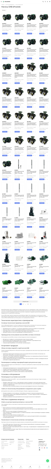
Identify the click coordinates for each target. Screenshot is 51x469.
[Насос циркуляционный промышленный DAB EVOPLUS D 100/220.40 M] (31, 67)
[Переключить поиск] (45, 1)
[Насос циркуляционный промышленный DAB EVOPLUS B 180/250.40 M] (19, 17)
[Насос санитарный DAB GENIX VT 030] (19, 235)
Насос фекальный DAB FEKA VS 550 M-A (43, 243)
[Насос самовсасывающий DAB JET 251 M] (31, 282)
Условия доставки (21, 442)
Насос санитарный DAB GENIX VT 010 (31, 243)
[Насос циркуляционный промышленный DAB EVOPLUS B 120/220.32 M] (7, 140)
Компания (12, 439)
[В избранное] (8, 33)
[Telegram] (47, 448)
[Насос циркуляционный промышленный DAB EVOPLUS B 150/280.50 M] (7, 17)
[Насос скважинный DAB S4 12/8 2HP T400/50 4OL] (19, 188)
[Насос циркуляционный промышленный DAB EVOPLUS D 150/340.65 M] (19, 115)
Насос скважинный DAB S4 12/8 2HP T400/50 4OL (19, 196)
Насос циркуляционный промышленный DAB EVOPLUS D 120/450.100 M (44, 124)
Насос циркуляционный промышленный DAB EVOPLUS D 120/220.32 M (7, 100)
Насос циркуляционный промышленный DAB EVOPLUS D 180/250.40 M (44, 100)
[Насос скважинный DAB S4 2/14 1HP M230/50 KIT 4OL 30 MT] (31, 188)
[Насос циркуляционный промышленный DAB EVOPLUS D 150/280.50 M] (31, 115)
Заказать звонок (41, 442)
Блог (10, 444)
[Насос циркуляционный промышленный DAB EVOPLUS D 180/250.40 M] (44, 91)
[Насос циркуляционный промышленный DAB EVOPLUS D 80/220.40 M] (19, 140)
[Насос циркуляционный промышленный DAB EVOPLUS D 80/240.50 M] (44, 140)
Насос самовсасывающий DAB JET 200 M (19, 290)
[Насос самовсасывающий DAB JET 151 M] (44, 258)
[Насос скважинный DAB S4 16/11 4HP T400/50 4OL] (7, 211)
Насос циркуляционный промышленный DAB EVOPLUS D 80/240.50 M (44, 148)
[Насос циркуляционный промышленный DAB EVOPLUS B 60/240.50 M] (7, 67)
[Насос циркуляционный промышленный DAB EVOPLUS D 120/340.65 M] (31, 140)
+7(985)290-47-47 (41, 441)
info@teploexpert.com (42, 444)
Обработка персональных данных (21, 448)
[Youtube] (44, 448)
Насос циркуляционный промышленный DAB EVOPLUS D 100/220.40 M (31, 75)
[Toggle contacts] (43, 1)
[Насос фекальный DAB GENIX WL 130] (19, 258)
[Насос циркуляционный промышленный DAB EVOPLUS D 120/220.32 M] (7, 91)
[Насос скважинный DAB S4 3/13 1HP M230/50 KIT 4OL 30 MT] (7, 188)
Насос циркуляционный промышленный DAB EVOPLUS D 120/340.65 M (31, 148)
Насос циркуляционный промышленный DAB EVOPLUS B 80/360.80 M (7, 172)
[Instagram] (42, 448)
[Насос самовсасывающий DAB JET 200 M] (19, 282)
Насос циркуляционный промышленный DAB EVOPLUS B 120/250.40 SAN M (19, 76)
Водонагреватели (4, 443)
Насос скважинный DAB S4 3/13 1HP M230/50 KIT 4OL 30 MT (7, 196)
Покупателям (20, 439)
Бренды (2, 447)
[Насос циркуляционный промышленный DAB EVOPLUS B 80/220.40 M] (44, 42)
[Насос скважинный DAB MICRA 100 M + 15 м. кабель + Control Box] (19, 164)
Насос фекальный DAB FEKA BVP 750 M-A (31, 219)
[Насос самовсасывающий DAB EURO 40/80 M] (7, 282)
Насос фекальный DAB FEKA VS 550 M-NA (6, 243)
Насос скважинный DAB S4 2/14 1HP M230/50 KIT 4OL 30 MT (31, 196)
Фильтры (3, 10)
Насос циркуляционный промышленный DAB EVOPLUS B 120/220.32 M (7, 148)
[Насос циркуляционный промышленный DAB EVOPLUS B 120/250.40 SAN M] (19, 67)
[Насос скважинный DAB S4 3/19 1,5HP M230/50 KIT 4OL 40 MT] (44, 164)
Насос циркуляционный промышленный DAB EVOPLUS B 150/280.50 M (7, 25)
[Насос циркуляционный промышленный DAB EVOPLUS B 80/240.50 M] (31, 42)
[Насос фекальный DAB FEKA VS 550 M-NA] (7, 235)
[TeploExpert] (7, 1)
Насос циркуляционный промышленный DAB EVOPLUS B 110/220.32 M (31, 25)
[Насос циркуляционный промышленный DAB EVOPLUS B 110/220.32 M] (31, 17)
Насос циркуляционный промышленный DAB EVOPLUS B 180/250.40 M (19, 25)
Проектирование (29, 441)
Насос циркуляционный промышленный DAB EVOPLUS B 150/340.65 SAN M (44, 26)
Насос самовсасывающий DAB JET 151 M (44, 266)
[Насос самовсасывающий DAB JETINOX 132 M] (31, 258)
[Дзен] (39, 450)
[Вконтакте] (39, 448)
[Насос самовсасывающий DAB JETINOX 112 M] (44, 282)
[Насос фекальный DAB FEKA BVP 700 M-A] (7, 258)
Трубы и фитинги (4, 445)
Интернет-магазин (5, 439)
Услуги (2, 448)
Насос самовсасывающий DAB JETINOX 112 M (44, 290)
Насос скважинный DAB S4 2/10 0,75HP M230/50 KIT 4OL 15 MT (31, 172)
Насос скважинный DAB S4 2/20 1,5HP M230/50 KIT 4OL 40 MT (44, 196)
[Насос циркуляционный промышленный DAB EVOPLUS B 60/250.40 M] (44, 67)
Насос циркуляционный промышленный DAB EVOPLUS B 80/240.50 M (31, 50)
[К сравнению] (10, 33)
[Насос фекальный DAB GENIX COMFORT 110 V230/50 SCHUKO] (44, 211)
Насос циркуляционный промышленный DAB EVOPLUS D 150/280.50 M (31, 123)
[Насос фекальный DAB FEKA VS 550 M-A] (44, 235)
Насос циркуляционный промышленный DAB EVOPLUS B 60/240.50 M (7, 75)
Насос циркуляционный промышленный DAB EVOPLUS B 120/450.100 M (7, 51)
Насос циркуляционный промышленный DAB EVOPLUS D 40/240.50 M (7, 123)
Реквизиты (12, 442)
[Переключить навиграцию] (1, 1)
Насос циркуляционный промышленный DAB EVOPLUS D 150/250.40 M (19, 100)
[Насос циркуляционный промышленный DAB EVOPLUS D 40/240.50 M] (7, 115)
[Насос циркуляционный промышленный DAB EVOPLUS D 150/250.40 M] (19, 91)
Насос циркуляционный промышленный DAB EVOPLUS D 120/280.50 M (31, 100)
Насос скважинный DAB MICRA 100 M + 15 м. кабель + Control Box (19, 172)
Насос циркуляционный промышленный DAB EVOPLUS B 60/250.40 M (44, 75)
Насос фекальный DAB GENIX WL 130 (19, 266)
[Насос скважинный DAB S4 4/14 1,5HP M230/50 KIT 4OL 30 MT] (19, 211)
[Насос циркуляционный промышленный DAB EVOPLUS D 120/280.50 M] (31, 91)
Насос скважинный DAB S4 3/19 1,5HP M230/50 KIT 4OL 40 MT (44, 172)
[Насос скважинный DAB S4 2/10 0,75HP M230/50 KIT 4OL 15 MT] (31, 164)
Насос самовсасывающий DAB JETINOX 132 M (31, 266)
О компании (12, 441)
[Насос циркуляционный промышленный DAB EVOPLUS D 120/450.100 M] (44, 115)
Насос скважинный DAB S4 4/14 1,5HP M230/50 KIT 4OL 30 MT (19, 219)
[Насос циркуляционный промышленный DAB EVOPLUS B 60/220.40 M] (19, 42)
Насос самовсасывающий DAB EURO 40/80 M (7, 290)
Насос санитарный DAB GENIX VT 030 (19, 243)
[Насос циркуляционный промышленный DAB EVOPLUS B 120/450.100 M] (7, 42)
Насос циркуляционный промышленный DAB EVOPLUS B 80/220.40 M (44, 50)
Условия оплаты (21, 441)
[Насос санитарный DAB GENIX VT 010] (31, 235)
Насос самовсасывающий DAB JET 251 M (31, 290)
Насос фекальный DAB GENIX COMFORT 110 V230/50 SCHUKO (43, 219)
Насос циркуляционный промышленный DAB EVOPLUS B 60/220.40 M (19, 50)
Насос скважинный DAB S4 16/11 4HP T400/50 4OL (6, 219)
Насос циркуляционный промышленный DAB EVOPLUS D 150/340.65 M (19, 123)
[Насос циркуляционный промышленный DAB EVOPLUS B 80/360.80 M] (7, 164)
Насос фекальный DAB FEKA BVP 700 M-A (6, 266)
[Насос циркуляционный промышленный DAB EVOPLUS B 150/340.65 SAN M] (44, 17)
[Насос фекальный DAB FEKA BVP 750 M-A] (31, 211)
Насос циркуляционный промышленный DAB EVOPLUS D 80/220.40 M (19, 148)
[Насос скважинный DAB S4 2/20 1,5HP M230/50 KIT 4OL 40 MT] (44, 188)
